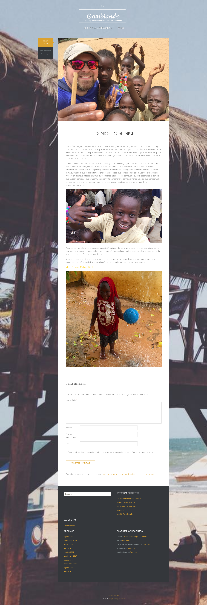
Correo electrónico (71, 436)
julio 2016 (67, 572)
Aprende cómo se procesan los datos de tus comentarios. (128, 474)
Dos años (120, 510)
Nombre (70, 427)
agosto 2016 (68, 568)
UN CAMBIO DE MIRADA (126, 506)
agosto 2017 (68, 560)
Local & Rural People (125, 514)
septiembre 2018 (70, 540)
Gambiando (47, 51)
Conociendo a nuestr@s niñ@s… (97, 28)
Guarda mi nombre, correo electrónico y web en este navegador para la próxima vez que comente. (110, 452)
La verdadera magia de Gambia (129, 498)
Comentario (71, 400)
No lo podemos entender (126, 502)
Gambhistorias (45, 54)
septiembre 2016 (70, 564)
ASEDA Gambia (114, 595)
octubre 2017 (69, 552)
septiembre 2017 (70, 556)
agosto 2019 (68, 536)
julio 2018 (67, 548)
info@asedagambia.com (117, 599)
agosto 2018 (68, 544)
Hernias (120, 28)
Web (68, 443)
